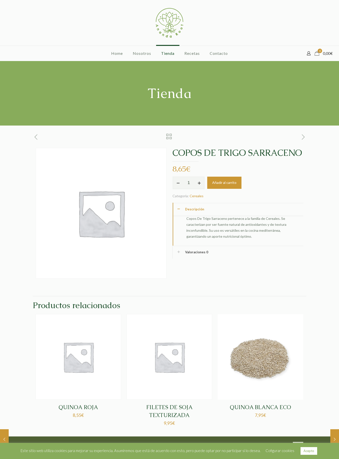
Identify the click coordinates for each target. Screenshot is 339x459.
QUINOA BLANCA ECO (260, 407)
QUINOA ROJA (78, 407)
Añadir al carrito (224, 182)
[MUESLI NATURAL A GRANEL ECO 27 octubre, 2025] (4, 439)
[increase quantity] (199, 183)
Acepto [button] (309, 451)
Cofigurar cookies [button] (280, 450)
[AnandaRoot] (169, 23)
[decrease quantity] (178, 183)
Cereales (196, 196)
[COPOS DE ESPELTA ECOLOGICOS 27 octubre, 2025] (334, 439)
